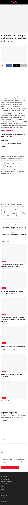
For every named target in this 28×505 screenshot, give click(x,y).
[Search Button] (26, 2)
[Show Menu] (1, 2)
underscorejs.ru (5, 483)
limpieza (12, 219)
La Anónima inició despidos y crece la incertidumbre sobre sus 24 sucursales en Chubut (12, 145)
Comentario (4, 420)
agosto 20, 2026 (5, 404)
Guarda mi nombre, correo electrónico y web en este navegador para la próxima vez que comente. (15, 461)
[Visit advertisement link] (14, 81)
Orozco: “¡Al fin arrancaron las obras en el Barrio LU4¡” (13, 402)
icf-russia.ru (4, 476)
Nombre (3, 439)
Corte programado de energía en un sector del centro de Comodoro (13, 135)
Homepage (3, 497)
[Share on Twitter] (16, 65)
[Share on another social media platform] (23, 65)
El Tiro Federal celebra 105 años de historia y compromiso (12, 139)
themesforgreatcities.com (7, 481)
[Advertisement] (14, 18)
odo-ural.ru (3, 478)
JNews (5, 500)
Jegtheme (4, 501)
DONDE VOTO (4, 495)
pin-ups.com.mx (5, 479)
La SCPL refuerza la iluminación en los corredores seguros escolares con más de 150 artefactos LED (13, 348)
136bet (2, 486)
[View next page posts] (15, 151)
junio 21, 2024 (10, 44)
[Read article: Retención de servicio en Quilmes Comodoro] (14, 363)
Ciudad (4, 261)
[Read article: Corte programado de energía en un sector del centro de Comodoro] (14, 253)
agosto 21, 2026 (5, 268)
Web (2, 452)
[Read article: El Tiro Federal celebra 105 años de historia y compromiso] (14, 280)
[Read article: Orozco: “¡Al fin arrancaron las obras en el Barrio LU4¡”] (14, 390)
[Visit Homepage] (14, 2)
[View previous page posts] (13, 151)
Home (18, 495)
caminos (7, 219)
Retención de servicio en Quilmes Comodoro (11, 375)
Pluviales (18, 219)
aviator (2, 489)
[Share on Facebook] (9, 65)
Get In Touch (12, 495)
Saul (3, 44)
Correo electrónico (6, 446)
